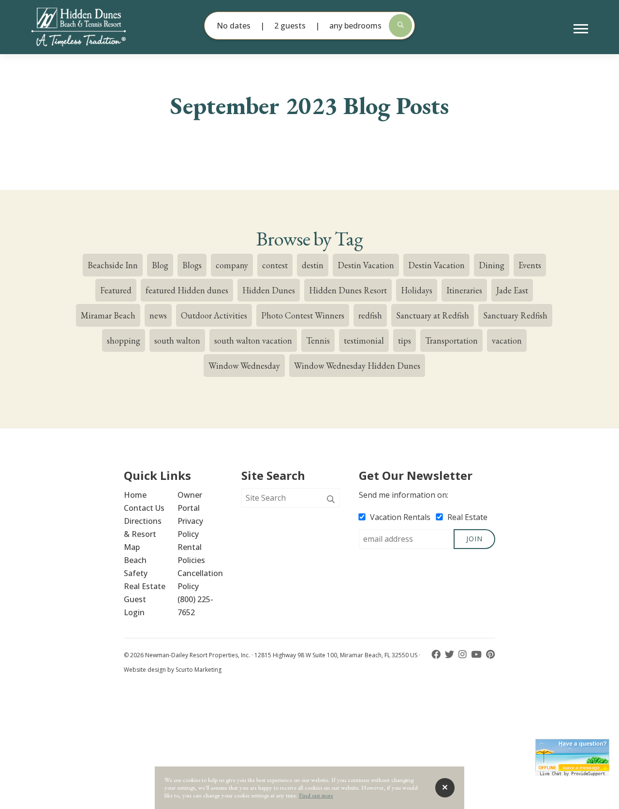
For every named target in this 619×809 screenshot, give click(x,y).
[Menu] (581, 29)
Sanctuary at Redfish (432, 315)
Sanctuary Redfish (515, 315)
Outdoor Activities (214, 315)
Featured (116, 290)
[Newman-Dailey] (95, 27)
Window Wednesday (244, 365)
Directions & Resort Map (143, 534)
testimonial (364, 340)
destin (313, 265)
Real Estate (144, 586)
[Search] (331, 500)
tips (404, 340)
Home (135, 495)
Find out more (316, 795)
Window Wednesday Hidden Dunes (357, 365)
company (232, 265)
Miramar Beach (108, 315)
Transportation (451, 340)
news (158, 315)
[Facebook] (436, 655)
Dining (491, 265)
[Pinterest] (490, 655)
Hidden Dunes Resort (348, 290)
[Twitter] (450, 655)
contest (275, 265)
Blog (160, 265)
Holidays (416, 290)
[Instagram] (463, 655)
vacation (507, 340)
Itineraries (464, 290)
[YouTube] (477, 655)
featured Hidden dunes (187, 290)
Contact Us (144, 508)
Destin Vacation (366, 265)
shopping (123, 340)
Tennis (318, 340)
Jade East (512, 290)
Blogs (192, 265)
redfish (370, 315)
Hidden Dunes (268, 290)
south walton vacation (253, 340)
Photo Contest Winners (302, 315)
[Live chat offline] (572, 755)
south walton (177, 340)
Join (474, 538)
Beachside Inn (113, 265)
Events (529, 265)
